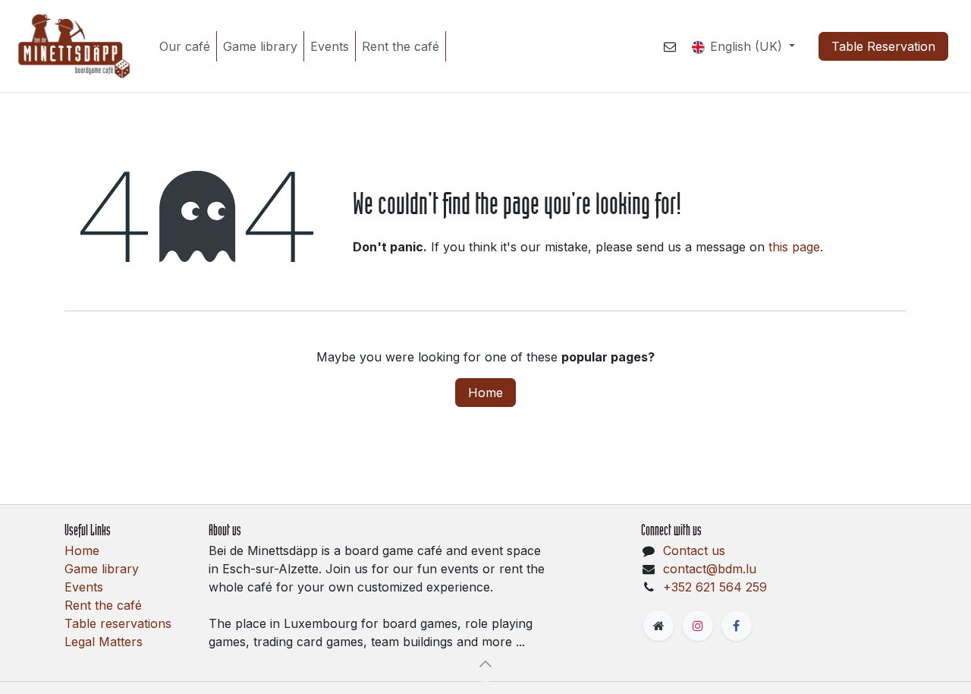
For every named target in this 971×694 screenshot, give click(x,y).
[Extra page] (658, 625)
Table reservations (117, 623)
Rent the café (103, 605)
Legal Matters (103, 641)
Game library (101, 568)
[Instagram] (698, 625)
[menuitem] (185, 46)
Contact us (694, 550)
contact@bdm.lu (709, 568)
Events (83, 587)
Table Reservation (883, 46)
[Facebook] (736, 625)
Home (485, 392)
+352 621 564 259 (715, 587)
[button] (485, 663)
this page (794, 246)
